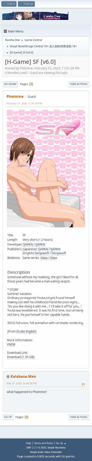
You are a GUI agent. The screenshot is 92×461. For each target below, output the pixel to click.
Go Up (8, 417)
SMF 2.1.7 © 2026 (36, 447)
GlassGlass (48, 258)
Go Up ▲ (61, 443)
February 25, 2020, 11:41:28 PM (24, 103)
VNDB (11, 344)
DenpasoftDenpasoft (50, 253)
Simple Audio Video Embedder (46, 452)
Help (28, 443)
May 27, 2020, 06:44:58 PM (21, 383)
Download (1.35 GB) (20, 357)
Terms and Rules (43, 443)
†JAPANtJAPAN (34, 244)
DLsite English (25, 331)
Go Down (10, 84)
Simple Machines (56, 447)
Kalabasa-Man (23, 376)
